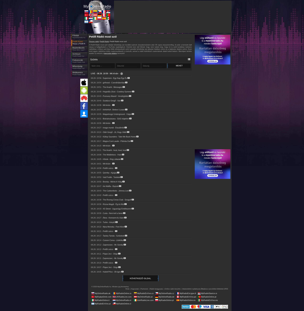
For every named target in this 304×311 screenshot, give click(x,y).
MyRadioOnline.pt (208, 297)
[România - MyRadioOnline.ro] (91, 11)
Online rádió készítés (173, 289)
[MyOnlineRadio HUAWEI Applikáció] (84, 98)
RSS (226, 289)
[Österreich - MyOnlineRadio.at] (95, 15)
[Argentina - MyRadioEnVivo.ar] (86, 21)
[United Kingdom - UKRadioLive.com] (91, 15)
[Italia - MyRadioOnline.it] (86, 18)
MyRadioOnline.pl (166, 300)
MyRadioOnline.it (102, 300)
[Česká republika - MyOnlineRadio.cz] (99, 11)
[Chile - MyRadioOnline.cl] (91, 21)
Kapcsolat (135, 289)
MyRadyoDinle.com (103, 297)
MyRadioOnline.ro (123, 293)
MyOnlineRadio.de (166, 297)
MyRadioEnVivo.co (145, 293)
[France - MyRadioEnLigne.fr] (104, 11)
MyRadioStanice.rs (209, 293)
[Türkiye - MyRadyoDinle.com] (86, 15)
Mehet (179, 66)
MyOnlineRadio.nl (123, 300)
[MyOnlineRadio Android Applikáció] (84, 90)
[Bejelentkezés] (84, 114)
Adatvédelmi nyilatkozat (191, 289)
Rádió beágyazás (156, 289)
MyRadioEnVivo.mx (209, 300)
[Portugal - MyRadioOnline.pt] (108, 15)
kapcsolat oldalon (110, 53)
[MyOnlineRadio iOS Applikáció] (84, 82)
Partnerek (144, 289)
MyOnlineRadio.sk (102, 293)
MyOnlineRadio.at (144, 297)
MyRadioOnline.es (187, 300)
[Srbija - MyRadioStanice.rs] (108, 11)
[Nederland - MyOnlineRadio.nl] (91, 18)
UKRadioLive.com (123, 297)
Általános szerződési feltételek (212, 289)
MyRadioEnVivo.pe (188, 297)
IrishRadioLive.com (145, 300)
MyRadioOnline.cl (123, 304)
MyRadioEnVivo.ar (103, 304)
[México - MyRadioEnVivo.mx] (108, 18)
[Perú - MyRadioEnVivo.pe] (104, 15)
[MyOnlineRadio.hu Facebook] (84, 106)
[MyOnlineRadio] (97, 5)
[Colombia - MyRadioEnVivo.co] (95, 11)
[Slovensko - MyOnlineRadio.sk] (86, 11)
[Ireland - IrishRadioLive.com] (95, 18)
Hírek (127, 289)
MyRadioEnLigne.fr (188, 293)
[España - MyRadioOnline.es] (104, 18)
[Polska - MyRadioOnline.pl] (99, 18)
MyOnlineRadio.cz (166, 293)
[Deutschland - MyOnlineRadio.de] (99, 15)
